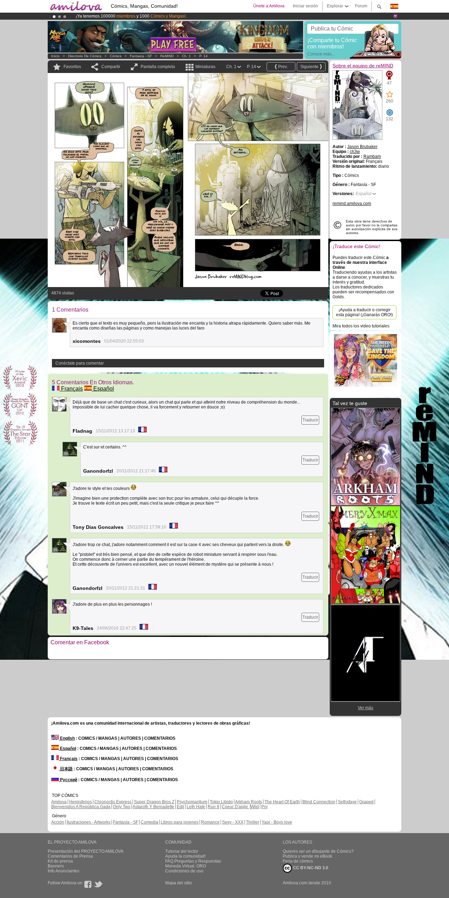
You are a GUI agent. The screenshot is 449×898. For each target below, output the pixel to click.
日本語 (66, 768)
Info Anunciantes (63, 871)
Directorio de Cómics (84, 56)
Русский (68, 779)
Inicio (55, 56)
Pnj (264, 806)
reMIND (167, 56)
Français (71, 389)
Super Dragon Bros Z (154, 801)
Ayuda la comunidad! (185, 856)
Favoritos (72, 66)
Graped (366, 801)
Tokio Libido (221, 801)
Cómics (116, 56)
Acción (57, 822)
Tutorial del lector (181, 851)
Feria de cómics (298, 861)
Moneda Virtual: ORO (185, 866)
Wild (254, 806)
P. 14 (203, 56)
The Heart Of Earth (282, 801)
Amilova (59, 801)
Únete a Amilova (268, 6)
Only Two (121, 806)
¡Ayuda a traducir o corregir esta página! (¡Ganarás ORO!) (364, 312)
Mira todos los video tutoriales (361, 326)
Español (103, 389)
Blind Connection (318, 801)
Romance (210, 822)
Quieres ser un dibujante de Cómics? (318, 851)
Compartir (110, 66)
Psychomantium (192, 801)
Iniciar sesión (305, 6)
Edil (180, 806)
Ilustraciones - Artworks (88, 822)
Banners (56, 866)
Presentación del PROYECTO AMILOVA (85, 851)
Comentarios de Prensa (70, 856)
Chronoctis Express (113, 801)
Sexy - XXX (232, 822)
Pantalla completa (158, 66)
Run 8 (213, 806)
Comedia (149, 822)
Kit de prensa (60, 861)
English (67, 738)
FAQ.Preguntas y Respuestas (193, 861)
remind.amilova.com (352, 203)
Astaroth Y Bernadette (153, 806)
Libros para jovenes (180, 822)
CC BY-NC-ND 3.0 (310, 867)
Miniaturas (205, 66)
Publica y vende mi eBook (307, 856)
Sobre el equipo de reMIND (363, 65)
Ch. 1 (186, 56)
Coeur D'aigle (235, 806)
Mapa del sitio (178, 882)
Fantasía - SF (141, 56)
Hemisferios (80, 801)
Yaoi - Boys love (277, 822)
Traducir (310, 420)
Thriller (252, 822)
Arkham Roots (248, 801)
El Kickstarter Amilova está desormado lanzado (122, 16)
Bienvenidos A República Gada (80, 806)
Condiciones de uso (184, 871)
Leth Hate (196, 806)
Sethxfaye (347, 801)
